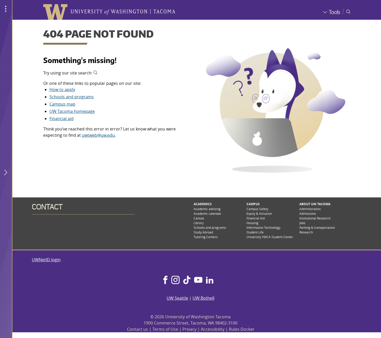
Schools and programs (72, 97)
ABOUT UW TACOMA (314, 204)
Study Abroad (203, 232)
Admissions (307, 213)
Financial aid (62, 118)
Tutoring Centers (206, 237)
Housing (252, 223)
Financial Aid (255, 218)
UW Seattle (177, 298)
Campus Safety (257, 209)
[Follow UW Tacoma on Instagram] (175, 280)
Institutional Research (314, 218)
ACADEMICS (203, 204)
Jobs (302, 223)
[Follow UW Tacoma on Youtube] (198, 280)
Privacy (189, 329)
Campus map (62, 104)
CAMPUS (253, 204)
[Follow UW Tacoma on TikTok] (187, 280)
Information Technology (263, 227)
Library (199, 223)
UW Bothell (203, 298)
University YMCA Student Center (269, 237)
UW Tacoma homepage (72, 111)
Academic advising (207, 209)
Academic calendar (207, 213)
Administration (310, 209)
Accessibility (212, 329)
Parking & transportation (317, 227)
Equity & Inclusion (259, 213)
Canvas (199, 218)
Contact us (137, 329)
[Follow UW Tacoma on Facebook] (165, 280)
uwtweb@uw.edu (98, 135)
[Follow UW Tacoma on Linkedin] (210, 280)
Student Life (255, 232)
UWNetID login (46, 260)
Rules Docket (241, 329)
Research (306, 232)
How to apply (62, 89)
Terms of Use (165, 329)
